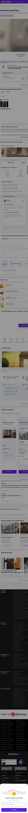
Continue (14, 810)
